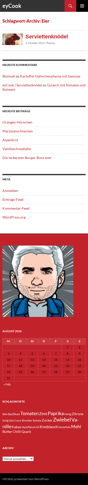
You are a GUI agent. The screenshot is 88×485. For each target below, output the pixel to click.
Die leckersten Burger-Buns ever (27, 158)
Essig (5, 420)
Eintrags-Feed (12, 199)
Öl (37, 427)
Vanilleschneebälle (16, 149)
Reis (5, 414)
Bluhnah (8, 76)
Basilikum (14, 414)
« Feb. (7, 384)
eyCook (11, 5)
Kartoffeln (64, 427)
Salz (11, 420)
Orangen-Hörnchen (17, 122)
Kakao (16, 427)
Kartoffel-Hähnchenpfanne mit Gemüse (50, 76)
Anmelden (10, 190)
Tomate (37, 420)
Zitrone (77, 414)
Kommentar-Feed (15, 208)
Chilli (17, 431)
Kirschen (27, 420)
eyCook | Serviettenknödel (22, 85)
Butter (7, 431)
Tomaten (29, 413)
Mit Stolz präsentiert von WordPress (25, 479)
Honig (67, 414)
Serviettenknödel (46, 36)
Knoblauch (49, 426)
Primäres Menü (82, 6)
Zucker (47, 420)
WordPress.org (13, 217)
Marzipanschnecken (17, 131)
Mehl (76, 426)
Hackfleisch (29, 427)
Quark (26, 431)
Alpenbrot (10, 140)
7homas (50, 43)
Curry (17, 420)
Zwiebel (62, 419)
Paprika (56, 413)
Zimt (43, 413)
